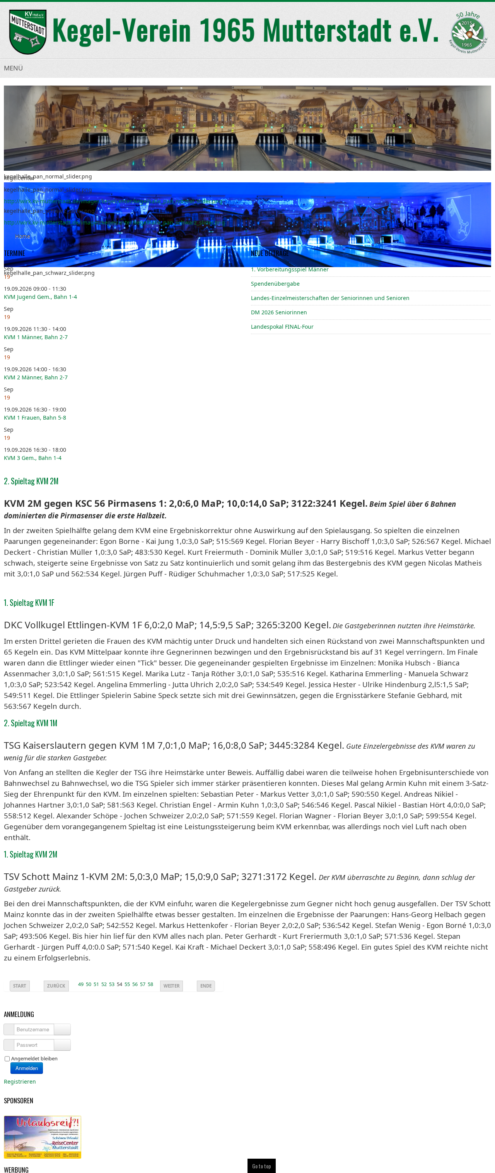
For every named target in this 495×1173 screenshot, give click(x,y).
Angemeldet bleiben (34, 1058)
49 (81, 984)
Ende (206, 986)
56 (135, 984)
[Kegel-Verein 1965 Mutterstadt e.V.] (247, 32)
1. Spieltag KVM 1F (29, 602)
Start (19, 986)
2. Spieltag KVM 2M (31, 481)
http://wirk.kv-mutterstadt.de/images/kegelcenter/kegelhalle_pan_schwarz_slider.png (114, 222)
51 (96, 984)
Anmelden (26, 1068)
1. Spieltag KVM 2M (30, 854)
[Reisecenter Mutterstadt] (42, 1136)
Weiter (171, 986)
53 (111, 984)
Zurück (56, 986)
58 (150, 984)
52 (104, 984)
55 (127, 984)
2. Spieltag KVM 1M (30, 723)
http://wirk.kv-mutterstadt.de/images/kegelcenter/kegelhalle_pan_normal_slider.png (113, 201)
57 (142, 984)
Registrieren (21, 1081)
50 (88, 984)
